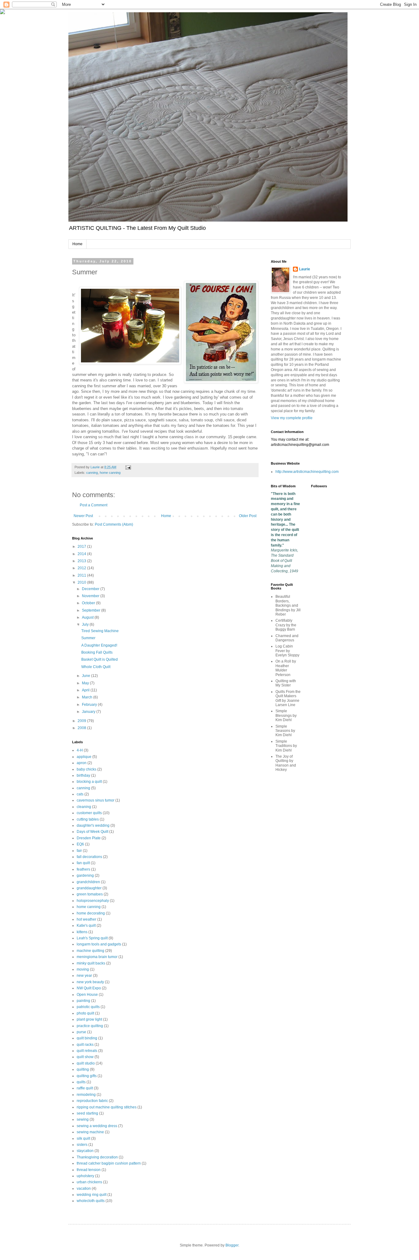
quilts (81, 1082)
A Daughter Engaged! (99, 645)
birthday (83, 775)
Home (77, 244)
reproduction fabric (92, 1101)
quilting (83, 1069)
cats (80, 794)
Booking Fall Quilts (97, 652)
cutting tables (88, 819)
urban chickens (89, 1182)
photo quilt (85, 1013)
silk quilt (83, 1138)
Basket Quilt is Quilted (99, 659)
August (88, 617)
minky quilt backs (91, 963)
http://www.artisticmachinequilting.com (307, 472)
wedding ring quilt (91, 1194)
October (89, 603)
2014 (82, 554)
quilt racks (85, 1044)
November (91, 596)
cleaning (84, 807)
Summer (88, 638)
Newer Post (83, 516)
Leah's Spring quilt (92, 938)
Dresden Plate (89, 838)
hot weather (86, 919)
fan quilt (83, 863)
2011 (82, 575)
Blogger (231, 1245)
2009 (82, 721)
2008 (82, 728)
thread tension (89, 1170)
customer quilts (89, 813)
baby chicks (86, 769)
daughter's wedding (93, 825)
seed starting (87, 1113)
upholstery (85, 1176)
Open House (87, 994)
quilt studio (86, 1063)
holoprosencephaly (93, 901)
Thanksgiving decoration (97, 1157)
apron (81, 763)
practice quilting (90, 1026)
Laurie (304, 269)
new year (84, 975)
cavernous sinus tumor (95, 800)
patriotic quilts (88, 1007)
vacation (84, 1188)
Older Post (247, 516)
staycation (85, 1151)
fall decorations (89, 857)
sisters (82, 1144)
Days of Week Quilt (92, 831)
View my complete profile (292, 418)
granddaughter (89, 888)
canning (92, 472)
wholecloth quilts (91, 1201)
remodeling (86, 1094)
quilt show (85, 1057)
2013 (82, 561)
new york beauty (90, 982)
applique (84, 757)
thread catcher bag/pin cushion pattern (109, 1163)
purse (81, 1032)
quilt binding (87, 1038)
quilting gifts (87, 1076)
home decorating (91, 913)
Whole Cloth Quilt (95, 667)
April (86, 690)
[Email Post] (128, 467)
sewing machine (90, 1132)
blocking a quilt (89, 781)
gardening (85, 875)
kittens (82, 932)
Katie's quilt (86, 925)
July (86, 624)
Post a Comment (93, 505)
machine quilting (90, 951)
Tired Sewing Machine (100, 631)
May (86, 683)
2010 (82, 582)
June (86, 676)
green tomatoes (90, 894)
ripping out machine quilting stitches (106, 1107)
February (90, 704)
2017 (82, 546)
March (87, 697)
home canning (110, 472)
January (89, 711)
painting (83, 1001)
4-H (80, 750)
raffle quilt (85, 1088)
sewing (83, 1119)
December (91, 589)
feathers (83, 869)
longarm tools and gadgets (99, 944)
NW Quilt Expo (89, 988)
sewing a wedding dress (97, 1126)
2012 (82, 568)
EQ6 (80, 844)
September (91, 610)
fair (79, 850)
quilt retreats (87, 1051)
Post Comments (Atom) (114, 524)
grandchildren (88, 882)
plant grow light (89, 1019)
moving (83, 969)
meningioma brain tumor (97, 957)
